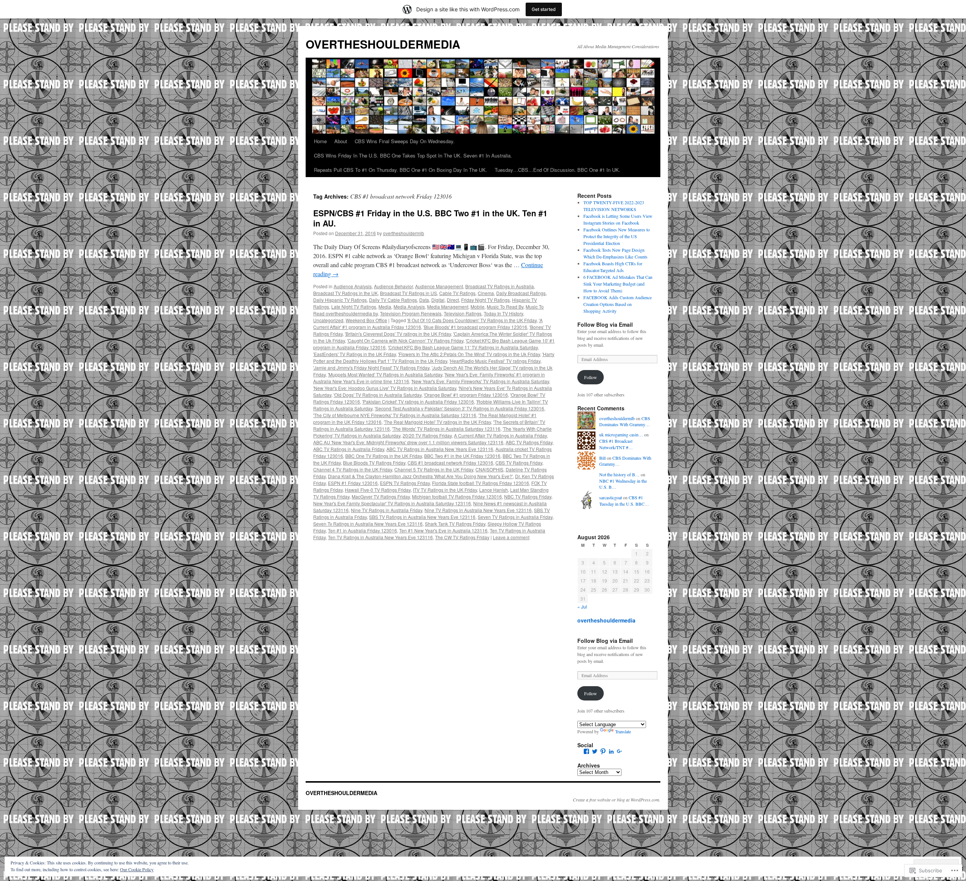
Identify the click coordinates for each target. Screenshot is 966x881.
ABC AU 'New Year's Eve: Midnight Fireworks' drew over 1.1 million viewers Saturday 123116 (408, 442)
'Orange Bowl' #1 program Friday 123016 (466, 395)
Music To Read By (505, 306)
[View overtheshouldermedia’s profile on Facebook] (586, 751)
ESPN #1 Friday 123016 (353, 483)
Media (384, 306)
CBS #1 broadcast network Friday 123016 (450, 462)
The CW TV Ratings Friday (462, 537)
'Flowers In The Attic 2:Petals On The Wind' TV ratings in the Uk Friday (469, 354)
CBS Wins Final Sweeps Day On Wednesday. (405, 141)
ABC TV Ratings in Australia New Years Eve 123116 (439, 449)
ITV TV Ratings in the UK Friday (445, 489)
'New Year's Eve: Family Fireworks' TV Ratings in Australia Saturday (480, 381)
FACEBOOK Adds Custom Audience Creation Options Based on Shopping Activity (617, 304)
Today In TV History (503, 313)
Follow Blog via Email (605, 324)
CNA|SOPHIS (489, 469)
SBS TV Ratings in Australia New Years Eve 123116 (422, 517)
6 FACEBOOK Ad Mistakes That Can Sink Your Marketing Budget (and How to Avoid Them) (617, 284)
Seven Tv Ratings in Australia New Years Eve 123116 (368, 523)
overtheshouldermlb (403, 233)
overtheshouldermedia (606, 620)
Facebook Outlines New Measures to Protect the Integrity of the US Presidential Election (616, 236)
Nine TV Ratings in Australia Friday (386, 510)
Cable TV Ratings (457, 293)
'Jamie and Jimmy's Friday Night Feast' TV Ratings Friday (371, 367)
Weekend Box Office (366, 320)
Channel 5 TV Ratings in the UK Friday (433, 469)
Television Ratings (462, 313)
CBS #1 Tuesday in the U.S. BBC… (624, 500)
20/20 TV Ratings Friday (427, 435)
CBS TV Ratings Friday (518, 462)
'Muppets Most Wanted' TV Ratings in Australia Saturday (385, 374)
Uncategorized (328, 320)
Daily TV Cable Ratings (393, 300)
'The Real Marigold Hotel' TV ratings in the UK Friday (437, 422)
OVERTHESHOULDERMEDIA (383, 44)
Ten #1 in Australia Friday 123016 (362, 530)
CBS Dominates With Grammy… (624, 421)
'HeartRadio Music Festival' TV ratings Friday (494, 361)
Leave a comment (511, 537)
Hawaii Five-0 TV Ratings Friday (378, 489)
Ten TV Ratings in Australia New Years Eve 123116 (380, 537)
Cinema (486, 293)
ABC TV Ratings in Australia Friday (348, 449)
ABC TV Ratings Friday (529, 442)
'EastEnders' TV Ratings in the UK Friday (354, 354)
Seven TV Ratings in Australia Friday (515, 517)
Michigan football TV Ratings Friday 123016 (457, 496)
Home (320, 141)
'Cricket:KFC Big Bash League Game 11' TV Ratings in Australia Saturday (463, 347)
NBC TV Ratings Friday (527, 496)
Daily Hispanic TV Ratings (340, 300)
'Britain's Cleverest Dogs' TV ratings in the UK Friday (398, 333)
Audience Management (439, 286)
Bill (602, 458)
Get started (544, 9)
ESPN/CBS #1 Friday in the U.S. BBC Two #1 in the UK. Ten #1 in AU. (430, 218)
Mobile (478, 306)
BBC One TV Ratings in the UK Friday (383, 456)
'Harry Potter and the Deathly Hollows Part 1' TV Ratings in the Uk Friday (433, 357)
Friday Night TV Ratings (485, 300)
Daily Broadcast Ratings (521, 293)
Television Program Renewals (410, 313)
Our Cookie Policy (137, 869)
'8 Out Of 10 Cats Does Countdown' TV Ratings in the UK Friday (472, 320)
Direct (453, 300)
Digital (438, 300)
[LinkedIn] (611, 751)
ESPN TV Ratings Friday (405, 483)
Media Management (447, 306)
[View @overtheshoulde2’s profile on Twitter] (595, 751)
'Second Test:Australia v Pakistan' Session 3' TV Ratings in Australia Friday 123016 (459, 408)
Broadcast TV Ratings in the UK (345, 293)
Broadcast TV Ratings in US (408, 293)
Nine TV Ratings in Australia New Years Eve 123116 (478, 510)
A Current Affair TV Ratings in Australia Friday (500, 435)
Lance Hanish (493, 489)
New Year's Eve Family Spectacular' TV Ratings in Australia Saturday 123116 (392, 503)
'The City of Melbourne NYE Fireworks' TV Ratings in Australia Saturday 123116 (394, 415)
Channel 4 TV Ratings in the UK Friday (352, 469)
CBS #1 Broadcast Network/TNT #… (616, 444)
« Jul (582, 606)
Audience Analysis (353, 286)
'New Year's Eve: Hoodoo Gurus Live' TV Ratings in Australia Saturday (384, 388)
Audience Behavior (393, 286)
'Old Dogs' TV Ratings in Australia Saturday (377, 395)
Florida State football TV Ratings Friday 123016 (480, 483)
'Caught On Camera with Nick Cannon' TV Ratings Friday (405, 340)
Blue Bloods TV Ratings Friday (374, 462)
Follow (590, 377)
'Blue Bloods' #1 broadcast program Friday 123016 (475, 327)
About (340, 141)
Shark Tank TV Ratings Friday (455, 523)
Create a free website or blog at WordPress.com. (616, 800)
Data (424, 300)
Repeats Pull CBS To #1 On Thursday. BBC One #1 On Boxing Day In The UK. (400, 169)
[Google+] (620, 751)
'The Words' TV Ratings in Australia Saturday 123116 (446, 428)
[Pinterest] (603, 751)
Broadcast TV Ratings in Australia (499, 286)
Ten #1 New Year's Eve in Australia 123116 (443, 530)
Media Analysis (409, 306)
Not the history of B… (619, 474)
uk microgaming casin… (621, 434)
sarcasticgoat (610, 497)
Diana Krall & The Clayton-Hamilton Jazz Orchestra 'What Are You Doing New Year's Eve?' (420, 476)
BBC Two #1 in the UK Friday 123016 (462, 456)
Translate (623, 731)
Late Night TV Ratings (353, 306)
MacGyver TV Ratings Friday (381, 496)
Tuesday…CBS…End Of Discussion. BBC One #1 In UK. (557, 169)
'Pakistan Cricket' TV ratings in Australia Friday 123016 (418, 401)
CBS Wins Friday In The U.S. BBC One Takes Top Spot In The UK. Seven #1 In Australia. (413, 155)
